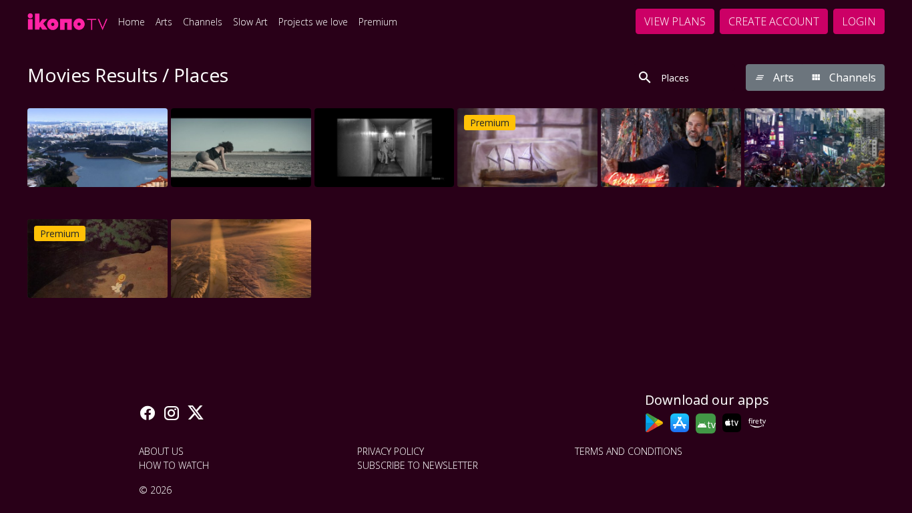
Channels (202, 21)
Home (131, 21)
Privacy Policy (390, 451)
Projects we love (313, 21)
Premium (378, 21)
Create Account (773, 21)
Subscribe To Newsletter (417, 465)
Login (859, 21)
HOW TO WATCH (174, 465)
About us (161, 451)
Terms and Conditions (628, 451)
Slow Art (250, 21)
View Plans (675, 21)
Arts (164, 21)
